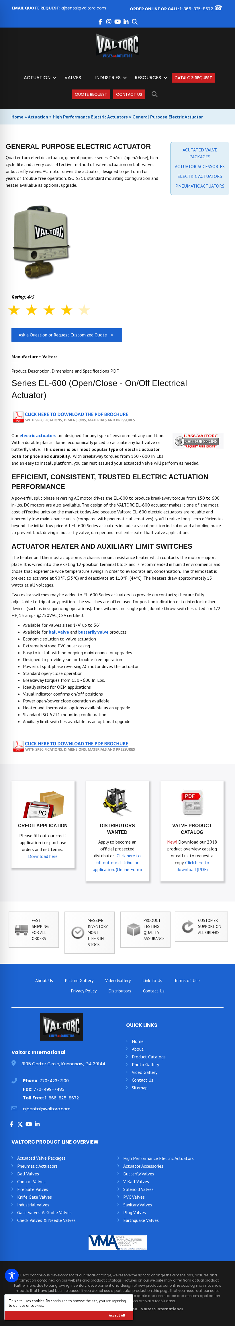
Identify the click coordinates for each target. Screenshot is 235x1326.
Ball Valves (28, 1174)
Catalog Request (193, 78)
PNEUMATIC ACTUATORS (199, 186)
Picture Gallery (79, 980)
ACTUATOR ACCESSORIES (200, 166)
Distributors (119, 991)
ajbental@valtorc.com (83, 8)
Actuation (37, 77)
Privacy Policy (84, 991)
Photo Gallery (145, 1064)
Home (17, 117)
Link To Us (152, 980)
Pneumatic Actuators (37, 1166)
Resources (148, 77)
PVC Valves (134, 1197)
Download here (43, 856)
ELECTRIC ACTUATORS (199, 176)
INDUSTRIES (108, 77)
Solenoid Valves (138, 1189)
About (138, 1049)
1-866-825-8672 (196, 9)
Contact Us (129, 94)
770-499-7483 (49, 1089)
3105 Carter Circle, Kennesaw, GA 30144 (63, 1064)
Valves (72, 77)
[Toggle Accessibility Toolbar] (11, 1275)
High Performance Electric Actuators (90, 117)
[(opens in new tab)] (74, 416)
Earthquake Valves (141, 1220)
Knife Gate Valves (34, 1197)
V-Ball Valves (136, 1181)
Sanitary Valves (137, 1205)
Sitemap (140, 1088)
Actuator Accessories (143, 1166)
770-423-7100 (54, 1081)
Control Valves (31, 1181)
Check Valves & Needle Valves (46, 1220)
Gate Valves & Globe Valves (44, 1212)
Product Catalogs (149, 1057)
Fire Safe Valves (32, 1189)
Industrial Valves (33, 1205)
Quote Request (91, 94)
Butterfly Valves (138, 1174)
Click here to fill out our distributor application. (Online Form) (117, 862)
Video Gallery (118, 980)
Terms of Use (187, 980)
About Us (44, 980)
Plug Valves (134, 1212)
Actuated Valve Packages (41, 1158)
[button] (100, 22)
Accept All (117, 1315)
